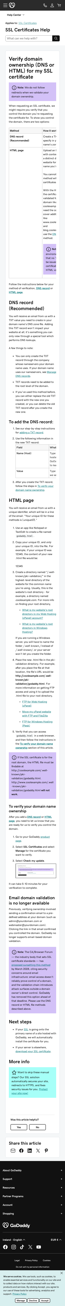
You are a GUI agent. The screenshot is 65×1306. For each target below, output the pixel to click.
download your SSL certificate (33, 1051)
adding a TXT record (31, 432)
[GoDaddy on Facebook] (5, 1248)
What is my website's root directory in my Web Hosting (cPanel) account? (39, 614)
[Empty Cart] (59, 5)
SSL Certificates (27, 23)
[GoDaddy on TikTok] (22, 1248)
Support (7, 1179)
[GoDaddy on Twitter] (30, 1248)
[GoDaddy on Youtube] (38, 1248)
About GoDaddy (12, 1170)
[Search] (56, 38)
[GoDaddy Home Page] (16, 1225)
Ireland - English (12, 1239)
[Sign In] (52, 5)
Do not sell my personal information (32, 1267)
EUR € (54, 1239)
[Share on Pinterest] (46, 1150)
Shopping (8, 1213)
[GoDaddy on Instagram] (13, 1248)
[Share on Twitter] (38, 1150)
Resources (9, 1187)
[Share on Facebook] (21, 1150)
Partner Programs (13, 1196)
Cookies (46, 1260)
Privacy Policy (31, 1260)
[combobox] (29, 38)
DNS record (43, 288)
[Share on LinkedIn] (30, 1150)
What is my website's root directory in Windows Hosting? (37, 628)
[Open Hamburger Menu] (4, 5)
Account (7, 1204)
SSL (26, 1029)
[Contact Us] (45, 5)
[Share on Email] (13, 1150)
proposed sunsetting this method (31, 965)
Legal (17, 1260)
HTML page (15, 292)
